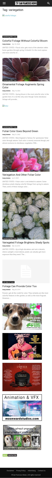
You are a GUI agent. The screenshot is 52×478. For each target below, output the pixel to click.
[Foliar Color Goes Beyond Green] (26, 116)
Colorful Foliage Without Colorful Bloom (25, 40)
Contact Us (41, 471)
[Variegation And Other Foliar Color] (26, 160)
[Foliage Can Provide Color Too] (26, 271)
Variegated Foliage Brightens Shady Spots (25, 242)
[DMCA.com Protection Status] (9, 456)
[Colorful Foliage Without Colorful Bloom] (26, 26)
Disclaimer (10, 471)
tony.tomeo (6, 44)
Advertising (32, 471)
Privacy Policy (21, 471)
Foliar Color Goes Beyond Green (20, 131)
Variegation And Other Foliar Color (21, 174)
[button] (4, 3)
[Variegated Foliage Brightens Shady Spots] (26, 215)
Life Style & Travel (8, 282)
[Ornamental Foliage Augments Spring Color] (26, 69)
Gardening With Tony (9, 36)
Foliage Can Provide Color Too (19, 286)
